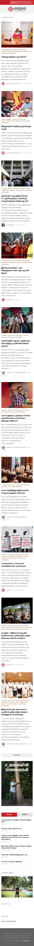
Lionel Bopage (10, 225)
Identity (17, 627)
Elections (17, 262)
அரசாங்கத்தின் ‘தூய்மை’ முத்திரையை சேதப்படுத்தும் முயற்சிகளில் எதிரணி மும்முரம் (15, 343)
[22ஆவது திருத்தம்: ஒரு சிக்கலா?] (17, 35)
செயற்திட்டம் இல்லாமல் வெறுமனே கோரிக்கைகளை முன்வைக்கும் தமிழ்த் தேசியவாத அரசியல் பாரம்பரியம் (15, 635)
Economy (11, 262)
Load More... (17, 755)
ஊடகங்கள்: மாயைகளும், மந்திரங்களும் (11, 861)
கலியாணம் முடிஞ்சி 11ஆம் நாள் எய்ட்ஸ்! (11, 828)
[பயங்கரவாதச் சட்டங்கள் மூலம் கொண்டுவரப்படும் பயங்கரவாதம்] (17, 539)
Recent (24, 814)
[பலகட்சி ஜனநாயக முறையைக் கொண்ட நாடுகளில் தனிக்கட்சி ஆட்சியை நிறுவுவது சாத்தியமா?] (17, 395)
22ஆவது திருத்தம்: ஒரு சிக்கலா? (14, 57)
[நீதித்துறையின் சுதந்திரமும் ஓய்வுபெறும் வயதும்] (17, 104)
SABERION (26, 941)
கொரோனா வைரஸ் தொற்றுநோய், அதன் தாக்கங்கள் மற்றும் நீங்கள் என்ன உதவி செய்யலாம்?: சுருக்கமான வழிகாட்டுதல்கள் (15, 837)
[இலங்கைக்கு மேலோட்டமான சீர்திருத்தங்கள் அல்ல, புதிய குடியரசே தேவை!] (17, 245)
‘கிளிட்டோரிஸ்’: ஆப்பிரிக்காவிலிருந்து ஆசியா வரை (14, 855)
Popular (9, 814)
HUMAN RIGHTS (27, 51)
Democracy (19, 51)
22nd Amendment (6, 49)
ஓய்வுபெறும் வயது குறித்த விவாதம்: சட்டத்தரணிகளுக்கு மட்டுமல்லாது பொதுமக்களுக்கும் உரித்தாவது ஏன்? (14, 198)
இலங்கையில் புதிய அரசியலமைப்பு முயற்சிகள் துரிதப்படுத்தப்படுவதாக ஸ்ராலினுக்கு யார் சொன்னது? (14, 712)
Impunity (22, 627)
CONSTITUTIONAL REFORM (8, 51)
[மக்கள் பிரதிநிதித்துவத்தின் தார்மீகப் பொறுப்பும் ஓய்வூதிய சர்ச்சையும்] (17, 470)
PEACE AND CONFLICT (12, 558)
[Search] (31, 2)
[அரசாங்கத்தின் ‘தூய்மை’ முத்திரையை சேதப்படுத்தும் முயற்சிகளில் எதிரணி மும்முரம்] (17, 320)
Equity (23, 262)
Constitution (22, 49)
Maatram (9, 299)
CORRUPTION (4, 190)
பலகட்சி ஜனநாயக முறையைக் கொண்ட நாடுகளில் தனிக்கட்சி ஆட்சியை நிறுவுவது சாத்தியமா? (16, 418)
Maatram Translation (13, 83)
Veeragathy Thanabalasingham (16, 372)
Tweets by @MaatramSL (8, 921)
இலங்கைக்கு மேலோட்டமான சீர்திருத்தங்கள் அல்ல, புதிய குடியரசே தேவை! (15, 270)
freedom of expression (8, 556)
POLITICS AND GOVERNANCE (8, 53)
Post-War (25, 629)
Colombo (14, 49)
